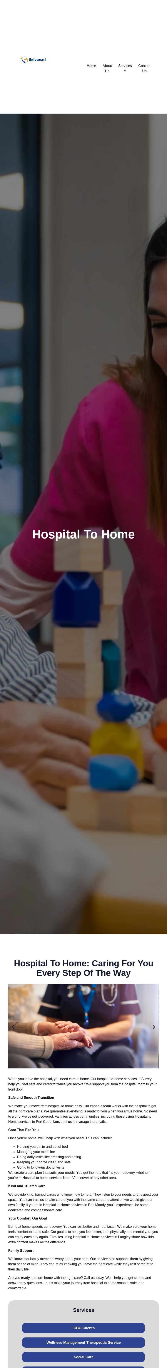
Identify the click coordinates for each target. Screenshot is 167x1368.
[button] (13, 1027)
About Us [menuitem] (107, 68)
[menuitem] (125, 68)
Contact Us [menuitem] (144, 68)
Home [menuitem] (91, 66)
